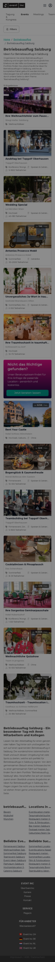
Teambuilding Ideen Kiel (40, 871)
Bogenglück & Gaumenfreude (24, 472)
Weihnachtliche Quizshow (22, 656)
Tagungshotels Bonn (39, 867)
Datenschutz (38, 957)
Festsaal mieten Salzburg (40, 829)
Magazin (28, 913)
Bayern (7, 812)
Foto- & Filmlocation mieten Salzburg (40, 822)
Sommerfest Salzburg (15, 853)
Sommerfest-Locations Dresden (40, 857)
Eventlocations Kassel (40, 850)
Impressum (16, 957)
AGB (26, 957)
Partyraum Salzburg (14, 864)
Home (7, 39)
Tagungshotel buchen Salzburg (40, 815)
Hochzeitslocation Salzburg (15, 867)
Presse (27, 896)
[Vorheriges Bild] (8, 143)
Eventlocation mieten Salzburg (40, 812)
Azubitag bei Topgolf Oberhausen (27, 158)
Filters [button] (13, 29)
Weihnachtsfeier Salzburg (15, 850)
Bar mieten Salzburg (39, 826)
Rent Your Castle (15, 429)
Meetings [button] (38, 14)
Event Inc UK (29, 948)
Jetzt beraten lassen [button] (27, 392)
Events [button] (25, 14)
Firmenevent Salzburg (15, 846)
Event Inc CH (29, 934)
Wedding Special (16, 204)
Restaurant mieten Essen (40, 864)
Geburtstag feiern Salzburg (40, 833)
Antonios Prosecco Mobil (21, 250)
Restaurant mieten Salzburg (40, 819)
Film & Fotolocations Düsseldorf (40, 860)
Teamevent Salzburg (14, 857)
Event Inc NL (29, 943)
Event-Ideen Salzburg (15, 860)
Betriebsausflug (22, 39)
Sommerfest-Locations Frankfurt (40, 846)
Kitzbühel (8, 815)
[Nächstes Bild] (46, 143)
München (8, 819)
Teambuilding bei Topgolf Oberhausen (30, 518)
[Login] (50, 5)
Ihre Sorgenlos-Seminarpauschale (27, 610)
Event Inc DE (29, 939)
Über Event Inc (27, 888)
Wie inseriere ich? (28, 926)
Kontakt (27, 900)
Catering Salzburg (13, 871)
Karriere (27, 892)
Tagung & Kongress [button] (11, 17)
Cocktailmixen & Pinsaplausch (24, 564)
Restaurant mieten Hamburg (40, 853)
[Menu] (44, 5)
